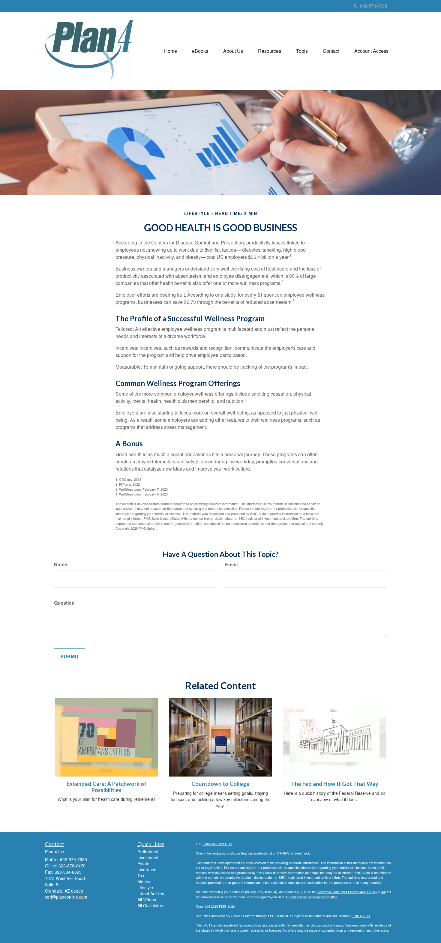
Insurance (146, 870)
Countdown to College (220, 783)
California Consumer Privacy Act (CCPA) (347, 891)
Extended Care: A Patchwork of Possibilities (106, 786)
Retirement (147, 852)
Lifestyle (145, 888)
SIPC (366, 915)
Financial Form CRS (217, 843)
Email (231, 564)
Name (60, 564)
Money (143, 882)
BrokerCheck (300, 853)
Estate (143, 864)
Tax (140, 876)
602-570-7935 (373, 6)
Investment (147, 858)
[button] (200, 51)
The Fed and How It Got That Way (334, 783)
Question (64, 603)
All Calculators (150, 906)
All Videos (146, 900)
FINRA (357, 915)
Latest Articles (150, 894)
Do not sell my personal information (311, 896)
